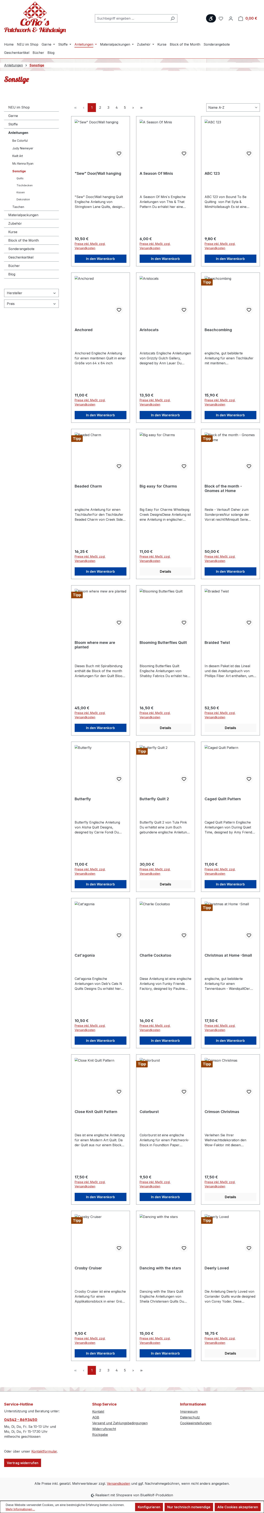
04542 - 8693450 (20, 1419)
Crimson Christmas (222, 1111)
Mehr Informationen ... (20, 1509)
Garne (13, 116)
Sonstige (19, 171)
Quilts (20, 178)
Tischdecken (24, 185)
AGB (95, 1417)
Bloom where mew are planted (95, 644)
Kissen (20, 192)
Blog (11, 274)
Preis (11, 304)
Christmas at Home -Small (228, 955)
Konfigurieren (149, 1507)
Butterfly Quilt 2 (154, 799)
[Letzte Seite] (141, 107)
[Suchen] (172, 18)
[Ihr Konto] (231, 18)
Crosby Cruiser (88, 1268)
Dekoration (23, 199)
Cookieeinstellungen (195, 1423)
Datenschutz (190, 1417)
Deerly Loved (217, 1268)
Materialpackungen (23, 215)
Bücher (14, 266)
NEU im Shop (19, 107)
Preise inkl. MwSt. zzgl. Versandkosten (90, 246)
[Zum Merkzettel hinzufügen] (119, 153)
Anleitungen (18, 133)
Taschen (18, 207)
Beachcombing (218, 330)
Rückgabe (100, 1435)
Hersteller (14, 293)
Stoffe (13, 124)
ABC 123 (212, 173)
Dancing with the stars (160, 1268)
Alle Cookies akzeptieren (237, 1507)
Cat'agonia (85, 955)
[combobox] (131, 18)
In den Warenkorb (100, 259)
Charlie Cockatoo (155, 955)
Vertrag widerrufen (22, 1463)
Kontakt (98, 1411)
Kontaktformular (44, 1451)
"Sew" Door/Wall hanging (98, 173)
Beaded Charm (88, 486)
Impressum (189, 1411)
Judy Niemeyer (22, 148)
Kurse (12, 232)
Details (165, 571)
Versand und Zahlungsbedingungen (120, 1423)
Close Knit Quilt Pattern (96, 1111)
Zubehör (15, 223)
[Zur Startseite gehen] (35, 18)
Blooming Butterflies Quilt (163, 642)
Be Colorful (20, 140)
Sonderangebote (21, 249)
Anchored (84, 330)
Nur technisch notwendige (188, 1507)
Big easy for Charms (158, 486)
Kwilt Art (17, 156)
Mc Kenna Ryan (22, 163)
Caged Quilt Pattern (223, 799)
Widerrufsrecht (104, 1429)
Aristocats (149, 330)
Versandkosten (118, 1483)
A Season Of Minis (156, 173)
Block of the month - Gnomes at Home (223, 488)
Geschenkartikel (20, 257)
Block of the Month (23, 240)
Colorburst (149, 1111)
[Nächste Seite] (133, 107)
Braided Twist (217, 642)
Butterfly (83, 799)
